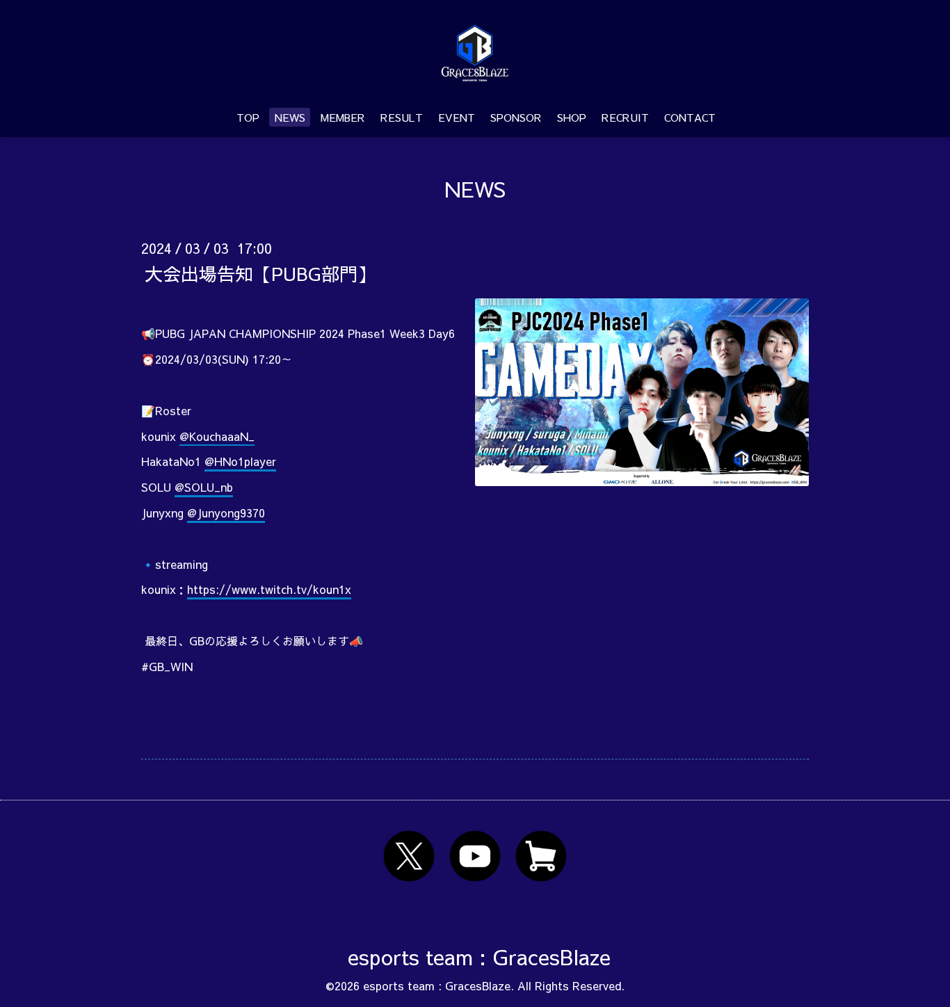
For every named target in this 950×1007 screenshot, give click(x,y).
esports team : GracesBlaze (479, 956)
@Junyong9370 (226, 512)
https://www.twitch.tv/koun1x (269, 589)
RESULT (401, 117)
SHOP (571, 117)
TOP (247, 117)
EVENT (456, 117)
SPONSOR (516, 117)
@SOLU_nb (204, 486)
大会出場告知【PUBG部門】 (260, 272)
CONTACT (690, 117)
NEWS (290, 117)
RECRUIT (625, 117)
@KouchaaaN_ (217, 436)
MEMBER (343, 117)
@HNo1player (240, 461)
